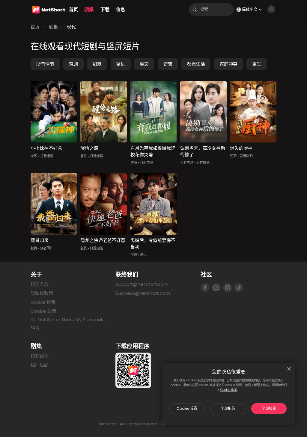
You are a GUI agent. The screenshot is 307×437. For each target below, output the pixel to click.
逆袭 (167, 64)
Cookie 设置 (187, 408)
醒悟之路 (89, 148)
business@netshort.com (142, 293)
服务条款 (40, 284)
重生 (256, 64)
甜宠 (97, 64)
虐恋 (144, 64)
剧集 (53, 27)
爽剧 (73, 64)
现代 (71, 27)
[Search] (194, 9)
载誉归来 (40, 240)
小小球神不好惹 (46, 148)
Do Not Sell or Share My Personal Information (68, 319)
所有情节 (45, 64)
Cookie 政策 (228, 390)
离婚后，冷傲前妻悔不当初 (152, 243)
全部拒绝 (228, 408)
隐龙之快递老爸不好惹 (102, 240)
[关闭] (289, 369)
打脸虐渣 (46, 156)
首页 (35, 27)
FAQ (35, 327)
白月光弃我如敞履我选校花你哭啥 (152, 151)
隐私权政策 (42, 293)
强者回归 (246, 156)
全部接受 (269, 408)
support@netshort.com (141, 284)
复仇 (120, 64)
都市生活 (196, 64)
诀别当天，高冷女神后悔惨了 (202, 151)
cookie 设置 (43, 302)
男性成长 (203, 162)
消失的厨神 (241, 148)
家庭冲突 (228, 64)
